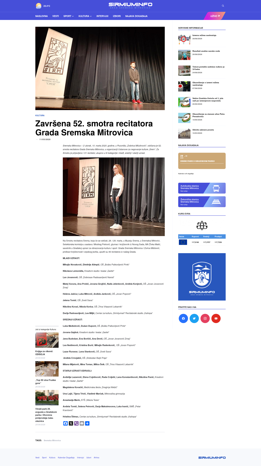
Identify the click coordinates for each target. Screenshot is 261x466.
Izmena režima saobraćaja (204, 35)
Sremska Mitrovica (52, 440)
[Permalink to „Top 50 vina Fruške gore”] (47, 369)
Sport (67, 16)
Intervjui (102, 16)
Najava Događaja (136, 16)
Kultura (84, 16)
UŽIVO (213, 16)
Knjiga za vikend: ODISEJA (44, 353)
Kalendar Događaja (66, 457)
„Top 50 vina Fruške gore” (45, 382)
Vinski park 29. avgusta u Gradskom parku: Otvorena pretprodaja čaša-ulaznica (46, 415)
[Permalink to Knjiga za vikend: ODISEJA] (47, 340)
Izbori (117, 16)
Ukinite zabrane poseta (203, 130)
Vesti (55, 16)
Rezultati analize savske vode (206, 51)
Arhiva (96, 457)
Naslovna (41, 16)
